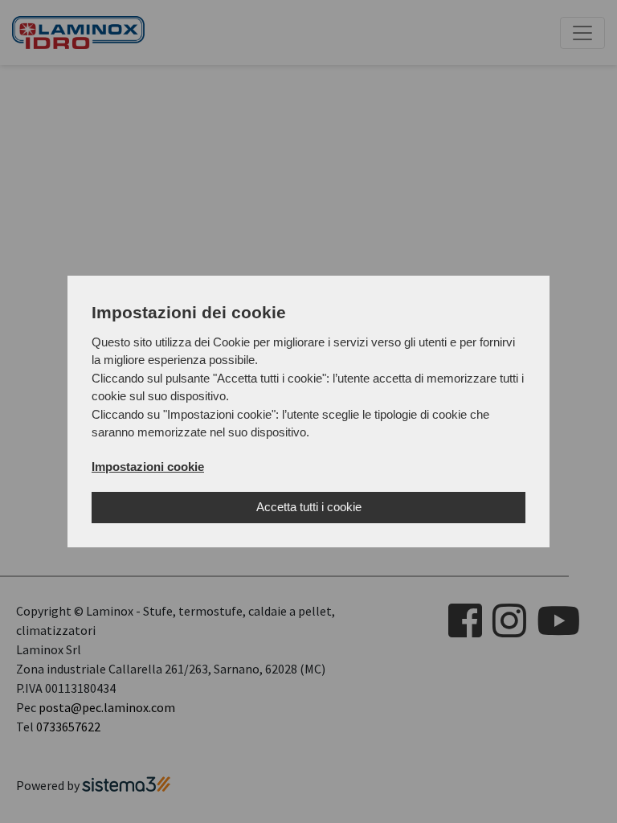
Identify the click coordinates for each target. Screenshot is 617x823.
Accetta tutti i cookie (309, 507)
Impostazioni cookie (148, 466)
